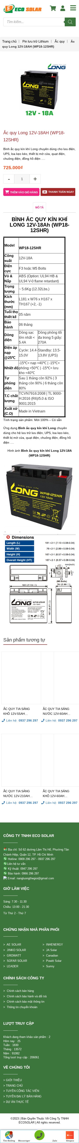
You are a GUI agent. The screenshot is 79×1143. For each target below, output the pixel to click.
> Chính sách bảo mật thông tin (23, 1001)
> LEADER (10, 966)
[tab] (39, 207)
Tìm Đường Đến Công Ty (9, 1141)
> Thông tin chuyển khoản (20, 1007)
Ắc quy (60, 41)
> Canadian (50, 955)
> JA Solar (50, 950)
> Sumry (48, 966)
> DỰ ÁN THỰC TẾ (16, 1102)
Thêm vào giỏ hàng (24, 192)
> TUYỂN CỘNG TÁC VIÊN (21, 1091)
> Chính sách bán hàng (18, 991)
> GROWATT (12, 955)
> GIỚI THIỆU (12, 1080)
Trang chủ (9, 41)
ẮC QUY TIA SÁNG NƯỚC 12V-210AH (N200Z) (16, 793)
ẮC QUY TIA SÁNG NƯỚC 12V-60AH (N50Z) (56, 711)
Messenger (24, 1140)
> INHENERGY (53, 944)
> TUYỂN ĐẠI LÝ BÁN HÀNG (22, 1096)
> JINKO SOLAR (14, 950)
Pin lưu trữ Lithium (35, 41)
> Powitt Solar (52, 960)
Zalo (54, 1140)
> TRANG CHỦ (13, 1085)
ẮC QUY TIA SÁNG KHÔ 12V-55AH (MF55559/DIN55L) (16, 711)
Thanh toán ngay (61, 191)
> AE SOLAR (12, 944)
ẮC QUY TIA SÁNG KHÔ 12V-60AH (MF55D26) (56, 793)
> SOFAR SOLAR (15, 960)
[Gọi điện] (39, 1136)
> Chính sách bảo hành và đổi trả (25, 996)
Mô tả (39, 207)
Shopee (70, 1140)
